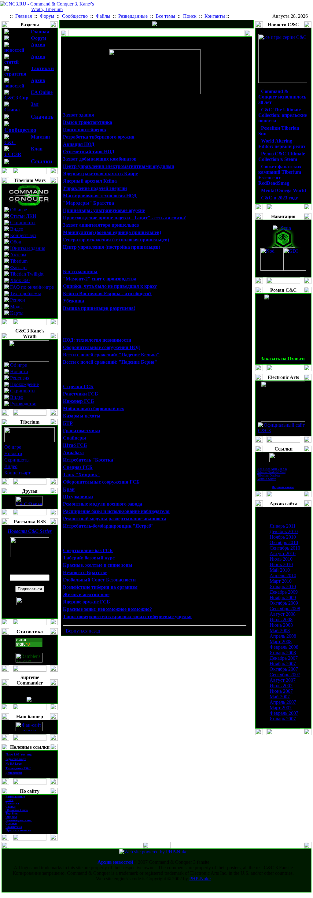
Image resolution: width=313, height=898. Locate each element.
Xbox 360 (20, 280)
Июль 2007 (281, 685)
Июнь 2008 (281, 625)
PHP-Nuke (200, 878)
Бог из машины (80, 271)
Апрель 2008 (283, 636)
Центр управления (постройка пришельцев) (111, 247)
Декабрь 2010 (284, 531)
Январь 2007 (283, 718)
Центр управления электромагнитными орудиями (118, 166)
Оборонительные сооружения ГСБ (101, 481)
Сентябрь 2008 (285, 608)
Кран (69, 489)
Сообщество (20, 130)
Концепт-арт (23, 235)
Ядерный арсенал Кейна (90, 181)
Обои (15, 241)
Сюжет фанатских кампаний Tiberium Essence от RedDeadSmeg (279, 175)
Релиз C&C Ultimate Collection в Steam (281, 156)
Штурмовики (78, 496)
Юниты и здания (27, 248)
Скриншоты (22, 222)
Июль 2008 (281, 619)
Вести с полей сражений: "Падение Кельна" (111, 354)
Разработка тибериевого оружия (98, 136)
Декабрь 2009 (284, 592)
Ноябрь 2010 (283, 537)
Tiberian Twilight (26, 273)
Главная (40, 31)
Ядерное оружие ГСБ (86, 601)
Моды (16, 306)
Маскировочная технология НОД (100, 195)
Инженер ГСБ (78, 401)
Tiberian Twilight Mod (271, 472)
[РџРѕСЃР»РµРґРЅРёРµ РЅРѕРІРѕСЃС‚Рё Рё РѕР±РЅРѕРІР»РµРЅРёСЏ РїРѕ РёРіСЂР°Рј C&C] (154, 24)
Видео (16, 229)
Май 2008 (280, 630)
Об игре (18, 209)
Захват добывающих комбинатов (100, 158)
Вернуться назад (83, 630)
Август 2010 (283, 553)
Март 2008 (281, 641)
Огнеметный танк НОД (88, 151)
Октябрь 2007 (284, 669)
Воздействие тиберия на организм (100, 587)
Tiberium (19, 261)
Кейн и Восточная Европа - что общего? (107, 293)
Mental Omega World (283, 190)
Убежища (73, 300)
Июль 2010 (281, 559)
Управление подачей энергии (95, 188)
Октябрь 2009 (284, 603)
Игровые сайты (283, 487)
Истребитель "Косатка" (89, 459)
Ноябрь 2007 (283, 663)
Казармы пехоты (82, 415)
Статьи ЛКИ (23, 216)
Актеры (18, 254)
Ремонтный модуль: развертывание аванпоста (114, 518)
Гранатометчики (81, 430)
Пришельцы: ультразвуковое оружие (104, 210)
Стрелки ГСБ (78, 386)
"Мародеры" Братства (88, 203)
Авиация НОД (78, 144)
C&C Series (30, 531)
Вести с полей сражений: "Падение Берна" (110, 362)
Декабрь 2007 (284, 658)
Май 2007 (280, 696)
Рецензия (19, 377)
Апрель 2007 (283, 702)
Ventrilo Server (266, 479)
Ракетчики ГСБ (80, 393)
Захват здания (78, 114)
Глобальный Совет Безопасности (99, 579)
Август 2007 (283, 680)
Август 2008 (283, 614)
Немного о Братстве (85, 572)
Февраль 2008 (284, 647)
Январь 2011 (283, 526)
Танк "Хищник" (81, 474)
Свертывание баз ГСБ (88, 550)
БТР (68, 423)
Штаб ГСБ (75, 445)
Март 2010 (281, 581)
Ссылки (41, 161)
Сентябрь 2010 (285, 548)
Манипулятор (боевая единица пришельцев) (112, 232)
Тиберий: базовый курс (89, 557)
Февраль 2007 (284, 713)
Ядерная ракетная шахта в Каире (100, 173)
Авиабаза (73, 452)
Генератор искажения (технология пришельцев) (116, 239)
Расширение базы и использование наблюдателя (116, 511)
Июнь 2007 (281, 691)
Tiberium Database (268, 475)
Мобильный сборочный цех (93, 408)
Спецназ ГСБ (78, 467)
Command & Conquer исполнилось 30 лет (282, 97)
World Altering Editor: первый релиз (281, 143)
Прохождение (24, 384)
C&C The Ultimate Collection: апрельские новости (282, 115)
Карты (17, 313)
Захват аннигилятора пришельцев (101, 225)
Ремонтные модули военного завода (102, 504)
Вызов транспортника (87, 122)
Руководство (23, 403)
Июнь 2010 (281, 564)
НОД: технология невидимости (97, 340)
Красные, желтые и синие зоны (97, 565)
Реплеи (17, 299)
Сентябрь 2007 (285, 674)
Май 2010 (280, 570)
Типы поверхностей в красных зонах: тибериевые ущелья (127, 616)
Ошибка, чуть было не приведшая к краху (110, 286)
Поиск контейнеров (84, 129)
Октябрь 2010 (284, 542)
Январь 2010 (283, 586)
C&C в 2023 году (279, 197)
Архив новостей (115, 862)
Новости (19, 371)
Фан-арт (18, 267)
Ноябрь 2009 (283, 597)
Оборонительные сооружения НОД (101, 347)
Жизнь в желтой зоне (86, 594)
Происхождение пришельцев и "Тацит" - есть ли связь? (124, 217)
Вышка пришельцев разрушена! (99, 308)
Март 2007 (281, 707)
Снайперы (74, 437)
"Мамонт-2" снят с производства (99, 278)
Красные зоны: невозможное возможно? (107, 609)
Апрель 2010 (283, 575)
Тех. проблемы (25, 293)
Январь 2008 (283, 652)
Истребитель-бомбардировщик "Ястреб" (108, 526)
